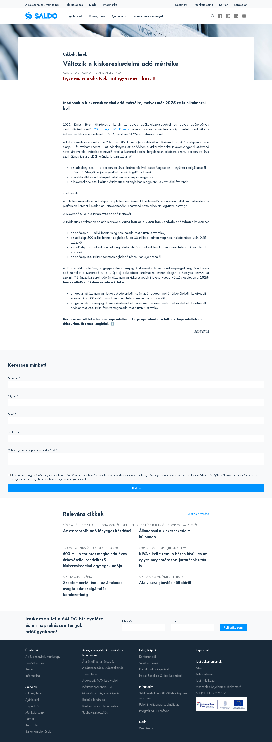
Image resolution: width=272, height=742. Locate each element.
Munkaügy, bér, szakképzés (101, 693)
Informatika (110, 5)
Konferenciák (148, 656)
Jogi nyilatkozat (205, 680)
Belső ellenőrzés (93, 699)
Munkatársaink (204, 5)
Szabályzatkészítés (95, 712)
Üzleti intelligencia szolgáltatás (159, 704)
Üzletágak (31, 650)
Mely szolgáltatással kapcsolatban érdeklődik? (32, 450)
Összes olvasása (198, 514)
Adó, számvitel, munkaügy (42, 5)
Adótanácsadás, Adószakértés (102, 668)
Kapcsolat (240, 5)
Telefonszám (15, 432)
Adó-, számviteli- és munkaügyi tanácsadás (102, 652)
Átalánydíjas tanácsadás (98, 661)
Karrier (223, 5)
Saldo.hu (31, 687)
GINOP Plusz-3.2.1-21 (211, 693)
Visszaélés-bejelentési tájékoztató (218, 687)
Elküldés (136, 488)
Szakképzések (148, 663)
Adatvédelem (204, 674)
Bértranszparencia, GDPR (99, 687)
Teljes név (14, 378)
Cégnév (13, 396)
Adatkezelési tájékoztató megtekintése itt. (66, 479)
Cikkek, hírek (97, 16)
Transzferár (89, 674)
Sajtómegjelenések (38, 731)
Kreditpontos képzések (154, 669)
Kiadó (93, 5)
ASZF (199, 668)
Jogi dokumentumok (209, 661)
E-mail (12, 414)
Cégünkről (181, 5)
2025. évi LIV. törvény (111, 129)
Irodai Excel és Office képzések (160, 675)
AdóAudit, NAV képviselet (100, 680)
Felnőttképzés (74, 5)
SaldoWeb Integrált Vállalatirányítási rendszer (163, 695)
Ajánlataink (119, 16)
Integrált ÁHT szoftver (154, 711)
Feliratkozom (233, 627)
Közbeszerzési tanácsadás (100, 706)
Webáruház (147, 728)
